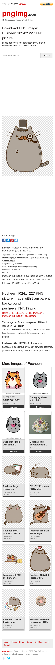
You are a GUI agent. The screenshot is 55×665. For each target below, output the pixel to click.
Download (13, 407)
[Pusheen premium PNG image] (40, 514)
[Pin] (12, 240)
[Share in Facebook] (4, 240)
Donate (29, 642)
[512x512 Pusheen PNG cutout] (40, 469)
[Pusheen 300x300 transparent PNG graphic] (40, 603)
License (14, 642)
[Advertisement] (27, 88)
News (21, 642)
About (6, 642)
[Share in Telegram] (8, 240)
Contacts (7, 645)
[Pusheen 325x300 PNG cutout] (13, 603)
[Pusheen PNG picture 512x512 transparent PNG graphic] (13, 514)
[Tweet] (16, 240)
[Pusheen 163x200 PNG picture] (40, 559)
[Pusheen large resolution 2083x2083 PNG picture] (13, 469)
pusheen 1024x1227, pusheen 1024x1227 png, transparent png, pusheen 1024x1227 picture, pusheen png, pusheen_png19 (25, 257)
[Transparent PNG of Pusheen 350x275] (13, 558)
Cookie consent (41, 642)
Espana (22, 3)
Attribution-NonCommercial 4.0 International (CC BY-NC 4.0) (22, 249)
